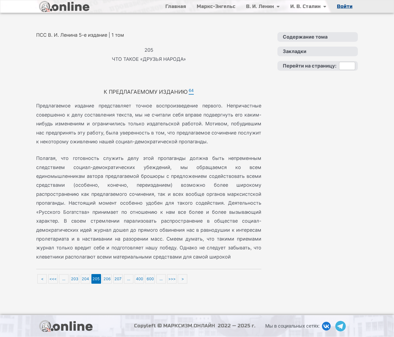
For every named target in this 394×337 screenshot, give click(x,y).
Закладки (294, 51)
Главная (175, 6)
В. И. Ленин (260, 6)
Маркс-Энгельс (216, 6)
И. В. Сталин (305, 6)
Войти (344, 6)
